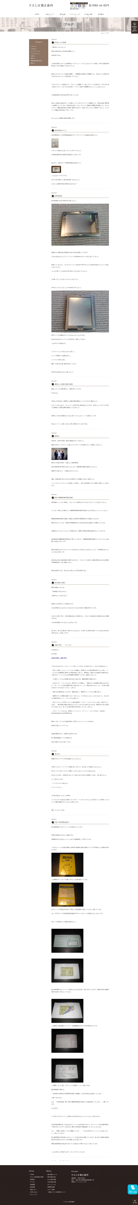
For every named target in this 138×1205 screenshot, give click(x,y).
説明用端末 (58, 196)
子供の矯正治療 (52, 1182)
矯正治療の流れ (52, 1177)
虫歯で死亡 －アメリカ (63, 645)
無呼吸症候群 (51, 1187)
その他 (32, 48)
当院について (50, 14)
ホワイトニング (75, 14)
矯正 (32, 63)
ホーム (102, 33)
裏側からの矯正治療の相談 (64, 384)
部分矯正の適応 (60, 583)
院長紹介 (32, 1179)
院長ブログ (33, 1189)
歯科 (32, 58)
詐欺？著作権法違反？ (62, 822)
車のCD (57, 754)
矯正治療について (52, 1174)
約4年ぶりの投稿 (60, 42)
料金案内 (101, 14)
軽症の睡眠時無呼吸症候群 (64, 497)
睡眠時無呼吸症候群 (36, 60)
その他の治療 (88, 14)
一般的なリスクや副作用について (56, 1192)
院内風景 (32, 1187)
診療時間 (32, 1184)
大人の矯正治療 (52, 1179)
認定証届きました (61, 130)
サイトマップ (33, 1194)
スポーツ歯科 (51, 1189)
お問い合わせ (33, 1192)
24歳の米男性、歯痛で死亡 (59, 658)
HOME (37, 14)
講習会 (57, 436)
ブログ (32, 46)
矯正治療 (62, 14)
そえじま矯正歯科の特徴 (36, 1177)
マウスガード (34, 53)
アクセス (32, 1182)
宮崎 (32, 56)
